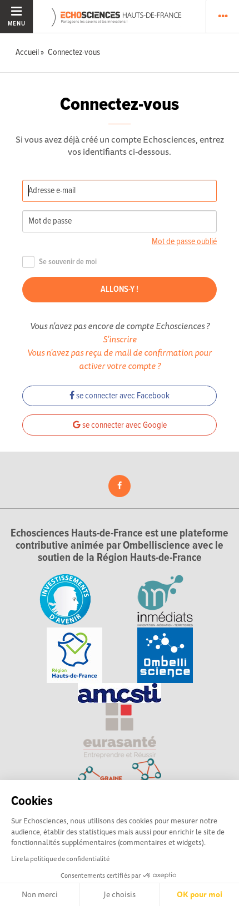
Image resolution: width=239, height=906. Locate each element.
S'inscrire (120, 339)
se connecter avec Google (124, 425)
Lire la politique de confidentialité (60, 858)
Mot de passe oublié (184, 241)
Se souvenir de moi (68, 262)
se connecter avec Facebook (122, 396)
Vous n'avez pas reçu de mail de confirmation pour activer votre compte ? (119, 359)
